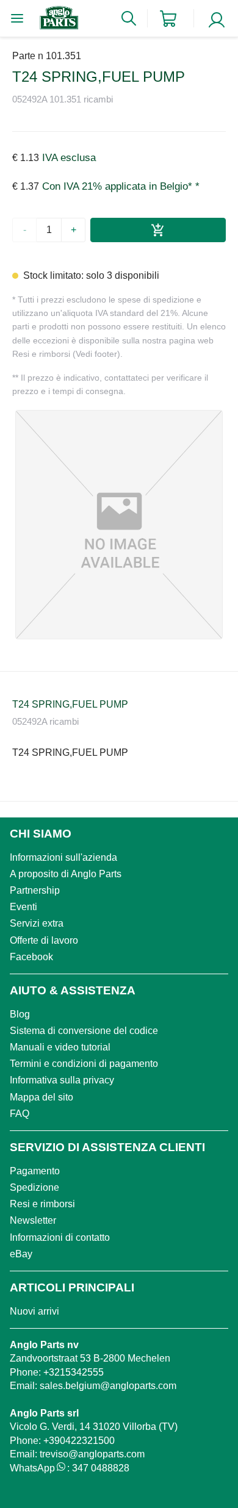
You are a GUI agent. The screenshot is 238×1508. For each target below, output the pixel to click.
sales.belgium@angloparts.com (108, 1386)
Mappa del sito (41, 1097)
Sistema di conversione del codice (84, 1030)
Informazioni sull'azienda (63, 857)
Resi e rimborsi (42, 1204)
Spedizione (34, 1187)
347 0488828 (100, 1468)
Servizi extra (36, 923)
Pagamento (35, 1171)
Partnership (35, 890)
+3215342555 (73, 1372)
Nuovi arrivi (34, 1311)
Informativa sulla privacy (62, 1080)
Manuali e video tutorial (60, 1047)
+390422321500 (79, 1440)
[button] (119, 524)
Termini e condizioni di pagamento (84, 1063)
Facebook (31, 957)
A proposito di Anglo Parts (65, 874)
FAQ (19, 1113)
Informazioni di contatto (60, 1237)
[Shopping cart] (168, 18)
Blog (20, 1014)
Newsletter (33, 1220)
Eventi (23, 907)
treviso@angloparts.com (92, 1454)
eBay (21, 1254)
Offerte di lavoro (44, 940)
